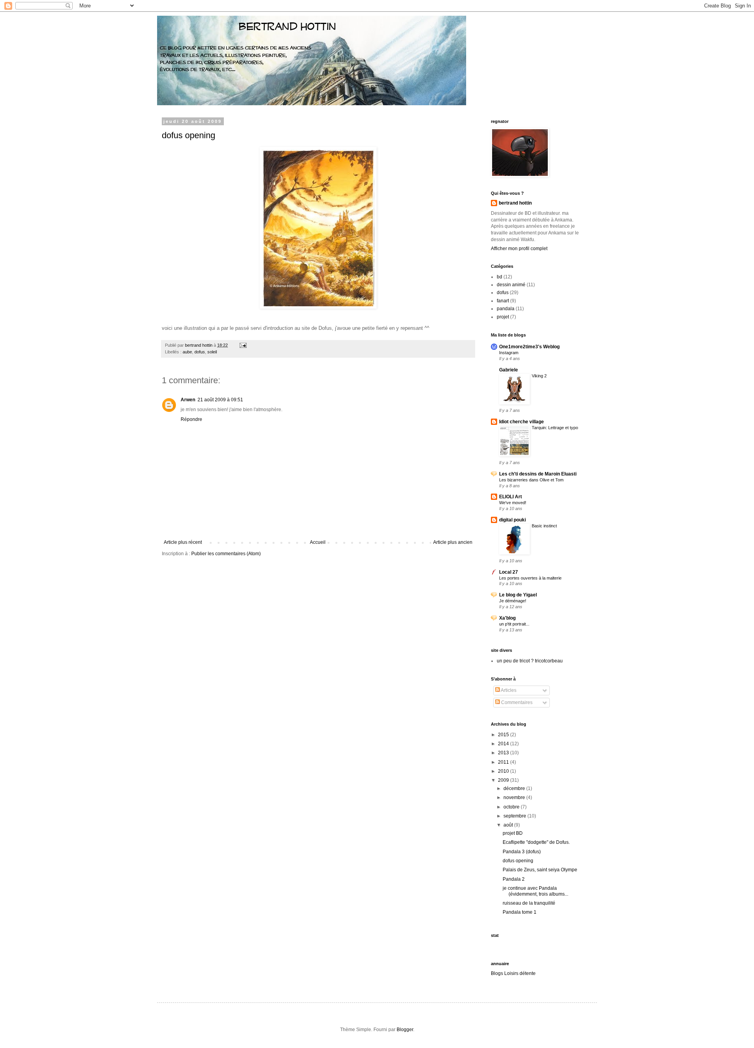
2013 (504, 752)
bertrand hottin (515, 203)
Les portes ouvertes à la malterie (530, 578)
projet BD (513, 833)
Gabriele (508, 370)
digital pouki (512, 520)
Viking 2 (539, 375)
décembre (514, 788)
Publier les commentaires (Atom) (226, 553)
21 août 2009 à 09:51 (220, 399)
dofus (199, 351)
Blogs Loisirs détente (513, 973)
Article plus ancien (452, 542)
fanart (503, 301)
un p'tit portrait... (514, 624)
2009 (504, 780)
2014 (504, 743)
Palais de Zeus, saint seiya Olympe (540, 869)
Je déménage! (512, 600)
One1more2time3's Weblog (529, 346)
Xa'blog (507, 618)
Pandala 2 (514, 879)
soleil (212, 351)
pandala (505, 308)
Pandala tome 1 (519, 912)
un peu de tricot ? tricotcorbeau (530, 661)
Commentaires (516, 702)
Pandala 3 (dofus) (522, 851)
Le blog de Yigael (518, 595)
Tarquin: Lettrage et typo (555, 427)
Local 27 (508, 572)
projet (503, 317)
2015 (504, 734)
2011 (504, 762)
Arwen (188, 399)
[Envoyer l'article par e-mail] (243, 345)
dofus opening (188, 135)
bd (499, 277)
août (508, 825)
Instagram (508, 352)
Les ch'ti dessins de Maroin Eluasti (537, 474)
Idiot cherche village (521, 421)
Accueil (318, 542)
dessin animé (511, 284)
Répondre (191, 419)
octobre (512, 807)
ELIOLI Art (510, 496)
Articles (508, 690)
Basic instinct (544, 525)
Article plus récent (183, 542)
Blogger (405, 1029)
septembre (515, 816)
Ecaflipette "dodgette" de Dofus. (536, 842)
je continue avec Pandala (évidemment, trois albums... (535, 890)
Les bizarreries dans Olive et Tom (531, 479)
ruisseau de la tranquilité (529, 903)
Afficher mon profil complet (519, 248)
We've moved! (512, 502)
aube (187, 351)
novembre (514, 797)
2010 (504, 771)
